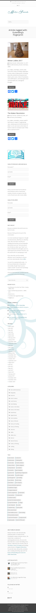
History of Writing (15, 426)
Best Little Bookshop (14, 64)
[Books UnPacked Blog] (18, 13)
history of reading (15, 424)
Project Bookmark (12, 502)
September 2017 (12, 360)
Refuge (20, 502)
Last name (10, 172)
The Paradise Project (13, 515)
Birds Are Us (11, 294)
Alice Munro (11, 457)
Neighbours (11, 297)
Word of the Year (21, 520)
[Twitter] (17, 5)
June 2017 (10, 366)
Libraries (13, 429)
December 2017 (12, 355)
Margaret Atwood (12, 490)
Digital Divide (14, 415)
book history (12, 117)
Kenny (10, 307)
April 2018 (10, 347)
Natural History (14, 440)
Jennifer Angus (19, 475)
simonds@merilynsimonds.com (18, 1)
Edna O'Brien (11, 465)
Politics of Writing (15, 443)
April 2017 (10, 370)
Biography (13, 392)
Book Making (18, 117)
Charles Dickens (20, 462)
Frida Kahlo (11, 470)
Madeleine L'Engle (12, 487)
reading (12, 446)
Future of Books (14, 421)
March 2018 (11, 349)
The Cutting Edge (21, 305)
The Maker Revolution (16, 113)
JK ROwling (19, 477)
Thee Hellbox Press (12, 512)
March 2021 (11, 334)
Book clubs (11, 462)
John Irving (18, 480)
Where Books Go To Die (14, 312)
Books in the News (23, 64)
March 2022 (11, 326)
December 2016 (12, 377)
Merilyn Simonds (13, 63)
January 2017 (11, 376)
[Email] (8, 598)
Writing (12, 449)
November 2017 (12, 357)
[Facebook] (11, 598)
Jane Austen (11, 475)
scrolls (18, 505)
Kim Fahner (10, 482)
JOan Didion (11, 480)
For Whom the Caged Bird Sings (15, 295)
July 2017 (10, 364)
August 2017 (11, 362)
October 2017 (11, 358)
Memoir (12, 438)
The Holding (22, 512)
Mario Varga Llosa (12, 492)
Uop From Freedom (12, 517)
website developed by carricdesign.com (18, 606)
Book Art (13, 395)
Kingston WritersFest (21, 547)
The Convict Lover (12, 510)
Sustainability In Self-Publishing (16, 310)
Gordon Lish (11, 472)
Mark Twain (21, 492)
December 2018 (12, 341)
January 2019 (11, 339)
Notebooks (19, 495)
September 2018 (12, 343)
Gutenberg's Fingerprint (21, 472)
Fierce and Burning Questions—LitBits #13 (18, 318)
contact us (13, 610)
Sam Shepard (11, 505)
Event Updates (14, 418)
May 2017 (10, 368)
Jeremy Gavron (11, 477)
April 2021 (10, 332)
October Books (12, 497)
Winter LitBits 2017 (15, 60)
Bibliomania (11, 460)
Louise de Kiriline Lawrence (14, 485)
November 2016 (12, 379)
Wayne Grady (11, 520)
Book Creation (14, 398)
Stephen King (11, 507)
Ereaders (19, 467)
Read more (11, 87)
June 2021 (10, 328)
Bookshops (13, 412)
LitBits (9, 66)
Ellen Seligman (20, 465)
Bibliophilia (19, 460)
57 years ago (10, 588)
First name (10, 167)
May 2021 (10, 330)
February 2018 (11, 351)
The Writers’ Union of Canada (15, 545)
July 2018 (10, 345)
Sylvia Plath (19, 507)
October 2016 (11, 381)
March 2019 (11, 336)
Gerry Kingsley (19, 470)
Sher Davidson (12, 317)
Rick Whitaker (12, 305)
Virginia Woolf (23, 517)
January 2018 (11, 353)
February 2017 (11, 374)
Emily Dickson (11, 467)
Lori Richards (19, 482)
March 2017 (11, 372)
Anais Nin (18, 457)
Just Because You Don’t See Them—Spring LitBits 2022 (19, 563)
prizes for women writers (14, 500)
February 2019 (11, 337)
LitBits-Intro (13, 435)
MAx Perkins (11, 495)
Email (9, 176)
